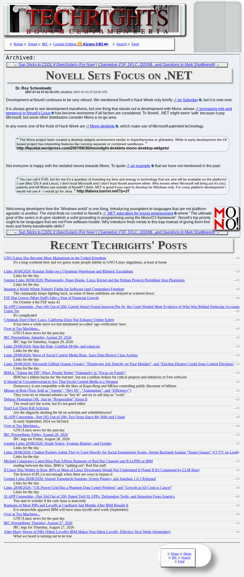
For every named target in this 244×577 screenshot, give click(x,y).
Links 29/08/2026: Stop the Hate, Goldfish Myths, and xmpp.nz (52, 346)
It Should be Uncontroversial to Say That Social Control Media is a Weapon (61, 382)
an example (140, 166)
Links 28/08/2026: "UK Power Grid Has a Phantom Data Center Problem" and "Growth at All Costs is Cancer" (88, 488)
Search (122, 44)
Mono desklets (102, 126)
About (32, 44)
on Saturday (188, 100)
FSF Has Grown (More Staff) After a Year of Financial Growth (51, 298)
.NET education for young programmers (140, 213)
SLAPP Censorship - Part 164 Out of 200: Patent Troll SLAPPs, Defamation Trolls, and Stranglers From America (89, 496)
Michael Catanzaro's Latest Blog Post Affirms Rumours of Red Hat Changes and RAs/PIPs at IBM (78, 461)
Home (18, 44)
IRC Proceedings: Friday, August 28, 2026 (36, 435)
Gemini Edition (64, 44)
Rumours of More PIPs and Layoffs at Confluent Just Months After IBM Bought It (66, 505)
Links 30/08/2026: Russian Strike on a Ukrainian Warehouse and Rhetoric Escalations (68, 271)
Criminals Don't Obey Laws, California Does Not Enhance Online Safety (59, 320)
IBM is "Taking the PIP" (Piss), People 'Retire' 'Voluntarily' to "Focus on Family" (65, 373)
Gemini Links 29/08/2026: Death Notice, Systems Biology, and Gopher (58, 443)
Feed (135, 44)
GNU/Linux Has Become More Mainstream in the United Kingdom (55, 258)
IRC (45, 44)
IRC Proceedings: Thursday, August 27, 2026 (38, 523)
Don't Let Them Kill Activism (26, 408)
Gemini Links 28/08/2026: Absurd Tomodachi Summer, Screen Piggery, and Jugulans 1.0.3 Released (80, 479)
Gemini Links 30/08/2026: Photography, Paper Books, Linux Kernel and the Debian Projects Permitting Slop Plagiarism (94, 280)
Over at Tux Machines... (22, 329)
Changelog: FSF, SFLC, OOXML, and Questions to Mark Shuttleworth (156, 65)
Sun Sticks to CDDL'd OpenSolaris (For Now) (57, 65)
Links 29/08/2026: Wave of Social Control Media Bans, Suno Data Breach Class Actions (71, 355)
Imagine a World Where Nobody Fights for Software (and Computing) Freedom (64, 289)
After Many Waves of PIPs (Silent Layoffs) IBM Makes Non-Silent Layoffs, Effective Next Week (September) (87, 532)
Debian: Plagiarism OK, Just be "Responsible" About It (45, 399)
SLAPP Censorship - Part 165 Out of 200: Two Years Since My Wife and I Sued (64, 417)
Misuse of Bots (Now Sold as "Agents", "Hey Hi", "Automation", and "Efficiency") (67, 390)
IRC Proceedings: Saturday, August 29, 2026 (37, 337)
